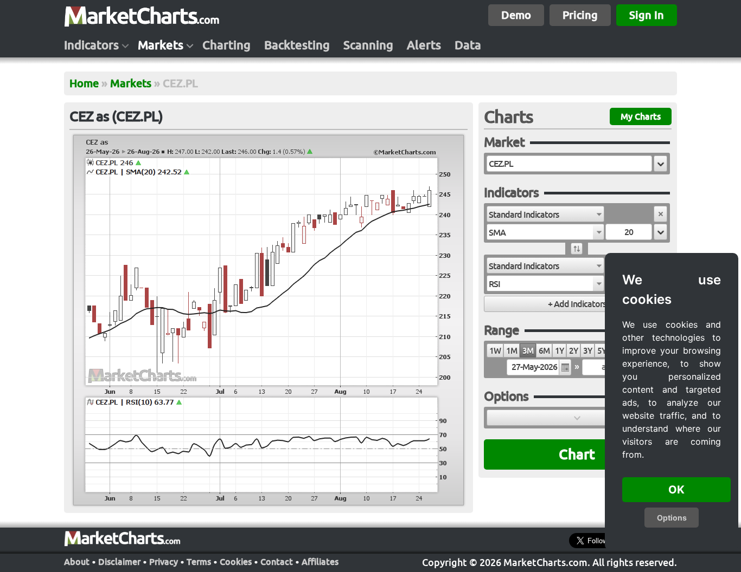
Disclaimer (119, 562)
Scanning (368, 44)
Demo (516, 15)
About (77, 562)
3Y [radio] (587, 350)
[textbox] (569, 163)
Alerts (424, 44)
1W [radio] (495, 350)
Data (468, 44)
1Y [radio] (559, 350)
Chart (577, 454)
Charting (226, 44)
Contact (276, 562)
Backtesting (297, 44)
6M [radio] (544, 350)
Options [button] (672, 517)
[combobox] (545, 214)
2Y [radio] (573, 350)
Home (84, 83)
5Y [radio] (601, 350)
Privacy (163, 562)
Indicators (91, 44)
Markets (160, 44)
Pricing (580, 15)
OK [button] (676, 489)
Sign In (646, 15)
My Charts (641, 116)
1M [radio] (511, 350)
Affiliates (320, 562)
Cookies (236, 562)
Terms (199, 562)
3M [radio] (527, 350)
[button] (660, 163)
